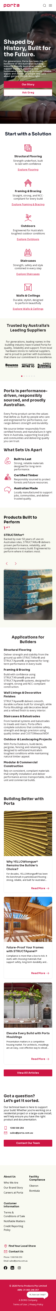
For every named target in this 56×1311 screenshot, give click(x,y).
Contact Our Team (28, 1143)
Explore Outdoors (28, 239)
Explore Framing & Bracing (28, 204)
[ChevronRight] (15, 563)
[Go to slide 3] (26, 376)
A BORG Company (28, 1300)
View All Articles (28, 1072)
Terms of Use (20, 1304)
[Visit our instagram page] (19, 1268)
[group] (28, 67)
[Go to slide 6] (34, 376)
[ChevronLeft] (7, 563)
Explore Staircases (28, 274)
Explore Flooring (28, 169)
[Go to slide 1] (21, 376)
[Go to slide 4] (29, 376)
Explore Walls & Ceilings (28, 309)
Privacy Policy (36, 1304)
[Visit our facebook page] (5, 1268)
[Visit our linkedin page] (12, 1268)
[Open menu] (50, 5)
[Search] (44, 5)
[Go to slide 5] (31, 376)
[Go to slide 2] (24, 376)
